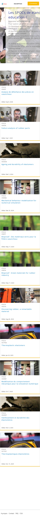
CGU (21, 513)
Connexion (33, 3)
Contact (11, 513)
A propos (4, 513)
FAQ (17, 513)
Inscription (18, 4)
